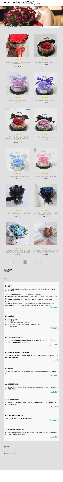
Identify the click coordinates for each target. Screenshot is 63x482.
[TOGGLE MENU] (5, 3)
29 (44, 262)
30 (49, 262)
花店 (5, 451)
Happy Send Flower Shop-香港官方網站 (20, 2)
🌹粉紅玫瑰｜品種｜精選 (10, 453)
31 (53, 262)
